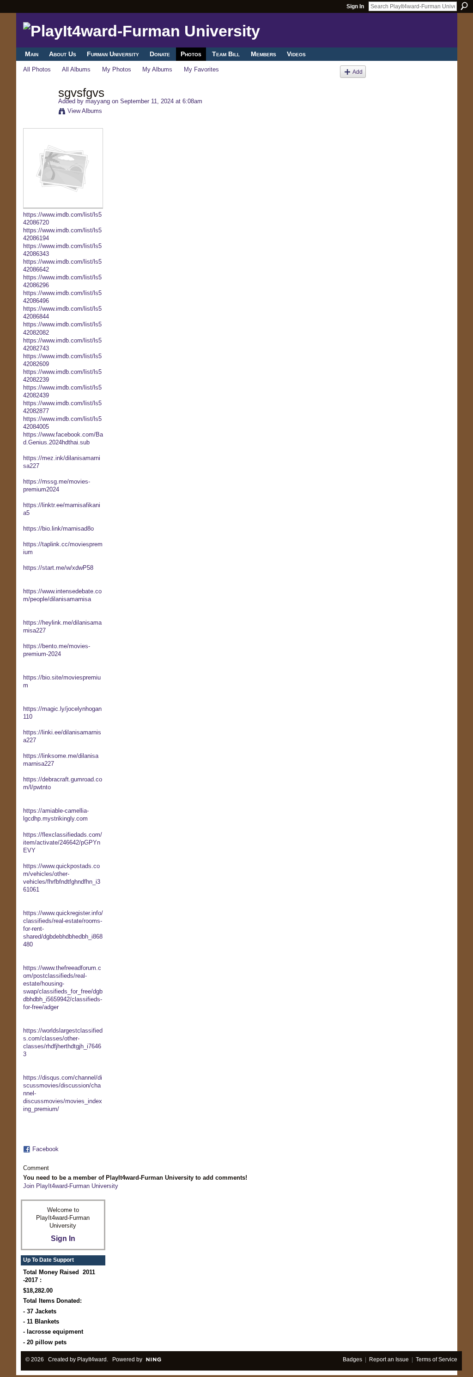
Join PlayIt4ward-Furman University (70, 1185)
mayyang (97, 101)
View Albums (84, 110)
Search (464, 6)
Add (357, 72)
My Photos (116, 69)
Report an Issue (389, 1359)
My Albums (157, 69)
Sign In (355, 6)
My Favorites (201, 69)
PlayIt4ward (92, 1359)
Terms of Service (436, 1359)
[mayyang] (38, 112)
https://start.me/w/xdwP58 (58, 567)
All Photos (37, 69)
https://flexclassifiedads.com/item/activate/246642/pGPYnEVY (62, 842)
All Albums (76, 69)
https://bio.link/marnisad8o (58, 528)
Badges (352, 1359)
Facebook (45, 1149)
